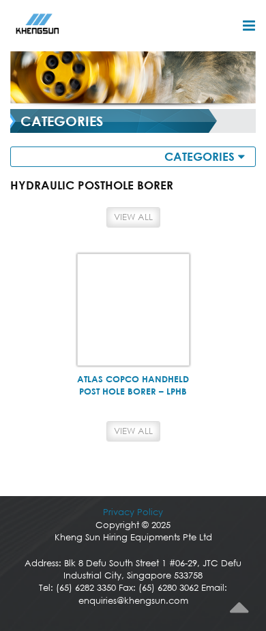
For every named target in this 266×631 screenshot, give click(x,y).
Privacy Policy (133, 512)
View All (133, 217)
